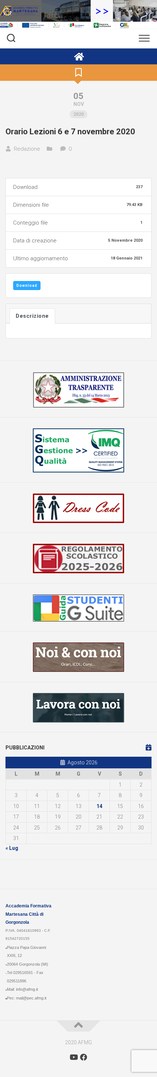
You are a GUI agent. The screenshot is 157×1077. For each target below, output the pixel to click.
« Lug (11, 848)
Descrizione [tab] (32, 316)
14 (99, 806)
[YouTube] (73, 1057)
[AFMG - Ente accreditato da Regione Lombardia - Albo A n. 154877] (78, 56)
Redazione (27, 149)
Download (26, 286)
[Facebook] (83, 1057)
